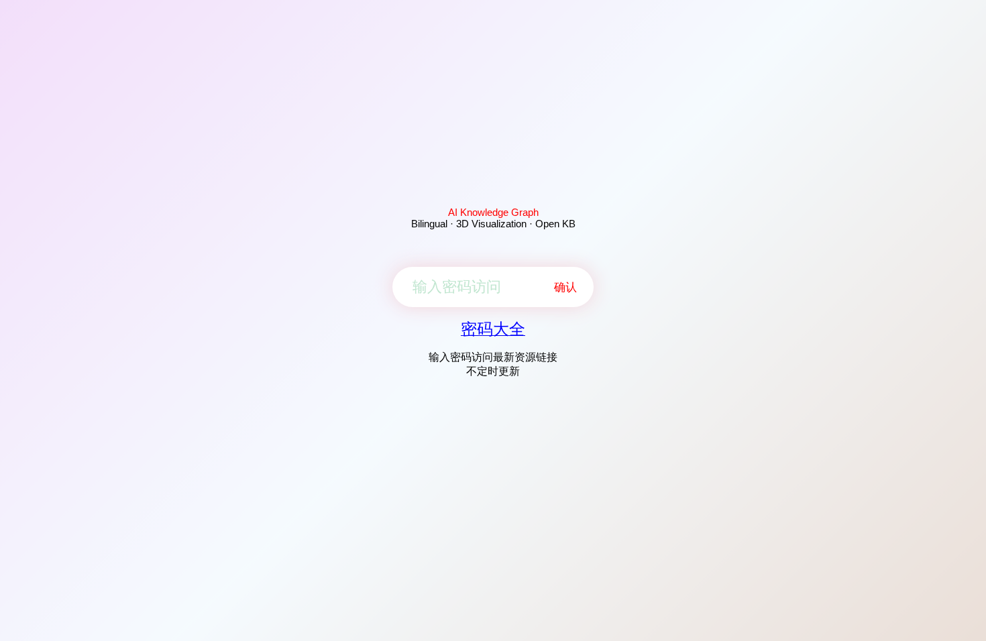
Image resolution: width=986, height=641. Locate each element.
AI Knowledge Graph (493, 212)
